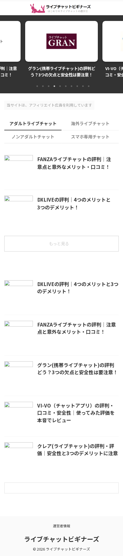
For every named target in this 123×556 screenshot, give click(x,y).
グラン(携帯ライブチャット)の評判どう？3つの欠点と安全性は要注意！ (77, 368)
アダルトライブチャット (33, 123)
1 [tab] (37, 86)
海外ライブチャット (90, 123)
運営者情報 (61, 525)
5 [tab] (60, 86)
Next (117, 48)
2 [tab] (43, 86)
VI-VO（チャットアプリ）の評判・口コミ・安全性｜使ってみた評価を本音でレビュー (76, 413)
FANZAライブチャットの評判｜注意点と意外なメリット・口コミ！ (76, 328)
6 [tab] (66, 86)
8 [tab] (77, 86)
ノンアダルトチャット (32, 137)
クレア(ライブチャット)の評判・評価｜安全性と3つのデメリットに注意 (77, 449)
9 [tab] (83, 86)
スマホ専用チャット (90, 137)
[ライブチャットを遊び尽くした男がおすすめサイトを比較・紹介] (61, 8)
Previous (5, 48)
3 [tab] (48, 86)
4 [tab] (54, 86)
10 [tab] (89, 86)
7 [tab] (71, 86)
